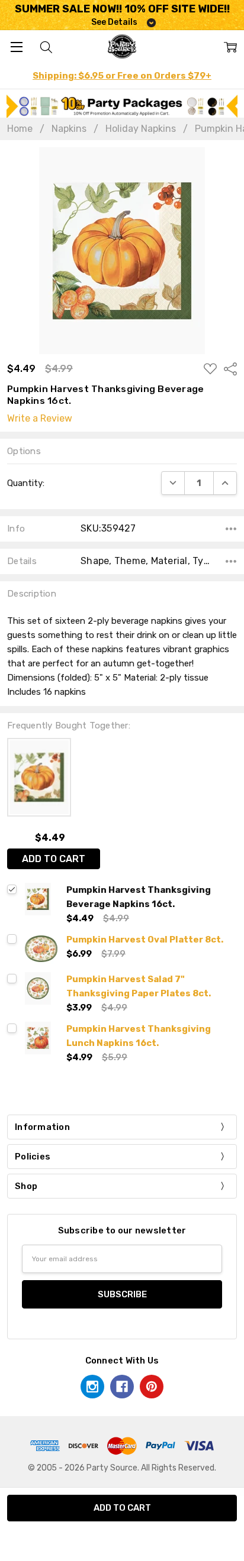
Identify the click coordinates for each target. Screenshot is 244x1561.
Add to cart (53, 858)
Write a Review (39, 418)
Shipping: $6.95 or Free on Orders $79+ (122, 75)
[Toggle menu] (16, 46)
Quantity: (25, 483)
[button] (122, 106)
